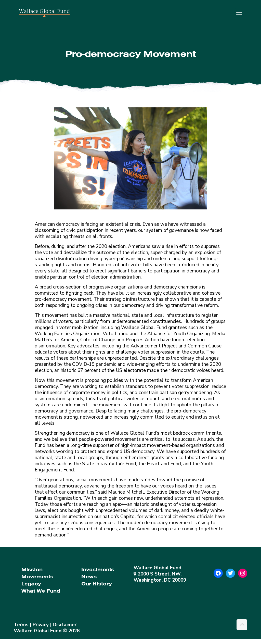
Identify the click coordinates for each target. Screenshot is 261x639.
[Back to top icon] (242, 624)
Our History (96, 583)
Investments (97, 569)
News (89, 576)
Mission (32, 569)
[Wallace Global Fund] (44, 13)
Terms (21, 624)
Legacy (31, 583)
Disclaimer (64, 624)
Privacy (41, 624)
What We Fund (40, 590)
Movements (37, 576)
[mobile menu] (239, 12)
